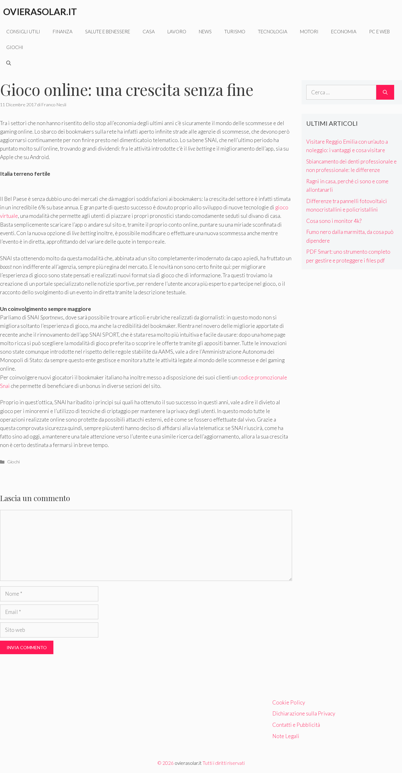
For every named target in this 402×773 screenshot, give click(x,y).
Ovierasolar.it (40, 11)
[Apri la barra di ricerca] (8, 63)
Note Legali (285, 736)
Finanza (63, 31)
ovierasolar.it (188, 763)
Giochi (14, 47)
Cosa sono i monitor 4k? (333, 221)
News (205, 31)
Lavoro (176, 31)
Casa (149, 31)
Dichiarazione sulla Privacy (303, 713)
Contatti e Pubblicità (296, 724)
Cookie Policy (288, 702)
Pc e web (379, 31)
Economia (343, 31)
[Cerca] (385, 92)
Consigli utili (23, 31)
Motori (309, 31)
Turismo (234, 31)
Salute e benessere (107, 31)
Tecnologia (272, 31)
